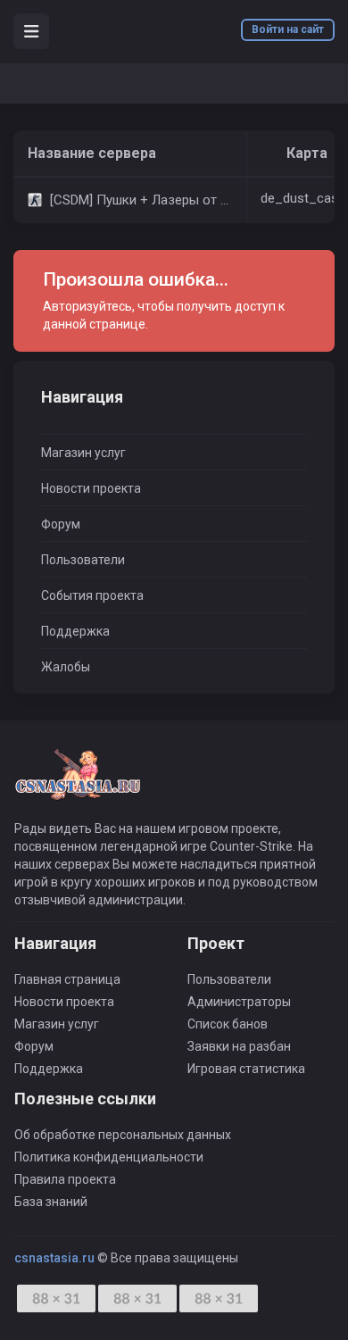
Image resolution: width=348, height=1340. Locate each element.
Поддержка (75, 631)
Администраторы (239, 1002)
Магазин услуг (83, 452)
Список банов (227, 1024)
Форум (60, 524)
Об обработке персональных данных (122, 1135)
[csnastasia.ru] (77, 783)
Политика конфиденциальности (108, 1157)
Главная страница (67, 979)
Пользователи (83, 560)
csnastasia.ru (54, 1258)
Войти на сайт (288, 29)
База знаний (50, 1201)
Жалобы (65, 667)
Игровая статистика (246, 1068)
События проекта (92, 595)
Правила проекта (65, 1179)
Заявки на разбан (239, 1046)
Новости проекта (91, 488)
